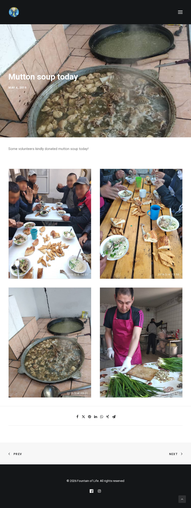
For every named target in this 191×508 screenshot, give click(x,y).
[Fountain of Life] (14, 12)
